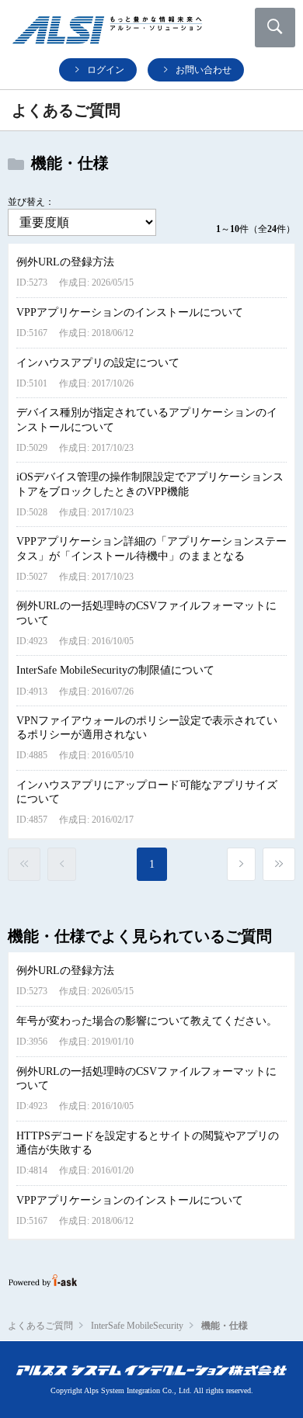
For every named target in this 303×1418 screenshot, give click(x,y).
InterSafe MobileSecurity (137, 1325)
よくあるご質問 (40, 1325)
